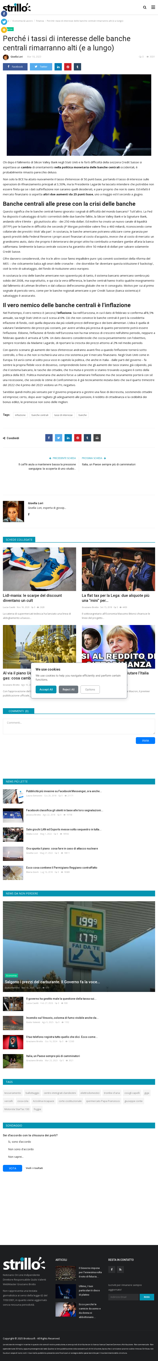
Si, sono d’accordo (19, 1141)
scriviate (116, 1348)
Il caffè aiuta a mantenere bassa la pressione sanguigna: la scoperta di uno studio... (47, 466)
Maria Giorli (32, 872)
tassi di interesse (63, 415)
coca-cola (22, 1101)
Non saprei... (16, 1157)
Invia (145, 740)
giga (146, 1093)
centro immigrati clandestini (60, 1093)
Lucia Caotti (9, 607)
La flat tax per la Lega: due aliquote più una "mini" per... (115, 598)
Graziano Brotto (90, 607)
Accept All (46, 689)
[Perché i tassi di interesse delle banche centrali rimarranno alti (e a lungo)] (79, 115)
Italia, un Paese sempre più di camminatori (108, 464)
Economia (11, 975)
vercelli (8, 1101)
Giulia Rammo (12, 987)
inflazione (20, 415)
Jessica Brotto (33, 814)
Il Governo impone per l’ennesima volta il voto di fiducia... (90, 1272)
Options (90, 689)
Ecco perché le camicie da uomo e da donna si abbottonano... (90, 1311)
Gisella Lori (17, 56)
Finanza (40, 20)
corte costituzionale (70, 1101)
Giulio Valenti (33, 1022)
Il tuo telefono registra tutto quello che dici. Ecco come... (62, 1036)
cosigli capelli (132, 1093)
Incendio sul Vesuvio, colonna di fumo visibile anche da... (62, 1017)
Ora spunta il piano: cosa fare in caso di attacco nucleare (62, 848)
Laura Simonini (34, 795)
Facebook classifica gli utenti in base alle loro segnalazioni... (64, 810)
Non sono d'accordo (21, 1149)
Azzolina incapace (43, 1101)
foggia (37, 1109)
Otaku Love (32, 833)
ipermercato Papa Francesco (103, 1101)
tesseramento (12, 1093)
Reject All (68, 689)
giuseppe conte (133, 1101)
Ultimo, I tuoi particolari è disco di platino (89, 1290)
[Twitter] (4, 22)
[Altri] (4, 30)
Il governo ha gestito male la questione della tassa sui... (61, 998)
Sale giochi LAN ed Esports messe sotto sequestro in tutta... (64, 829)
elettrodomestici (90, 1093)
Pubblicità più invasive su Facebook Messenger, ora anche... (64, 791)
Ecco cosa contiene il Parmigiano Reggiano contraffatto (61, 867)
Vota (12, 1168)
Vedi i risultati (34, 1168)
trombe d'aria (112, 1093)
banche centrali (40, 415)
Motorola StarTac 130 (16, 1109)
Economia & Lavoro (23, 20)
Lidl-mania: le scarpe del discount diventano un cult (32, 598)
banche (83, 415)
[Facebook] (4, 14)
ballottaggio (32, 1093)
